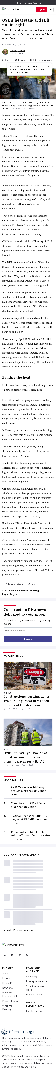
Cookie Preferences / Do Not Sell (19, 1066)
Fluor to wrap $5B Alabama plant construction (29, 805)
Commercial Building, (27, 590)
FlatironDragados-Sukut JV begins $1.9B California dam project (29, 819)
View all (7, 930)
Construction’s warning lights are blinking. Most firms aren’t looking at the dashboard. (27, 700)
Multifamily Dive (34, 1010)
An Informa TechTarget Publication (28, 3)
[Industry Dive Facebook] (12, 955)
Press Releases (10, 1000)
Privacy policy (9, 1063)
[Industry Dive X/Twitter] (19, 955)
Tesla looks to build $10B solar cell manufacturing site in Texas (30, 835)
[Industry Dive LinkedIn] (4, 955)
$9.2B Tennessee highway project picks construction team (28, 791)
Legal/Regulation (12, 594)
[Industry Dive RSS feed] (27, 955)
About (5, 973)
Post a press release (23, 930)
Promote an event (35, 994)
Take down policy (43, 1063)
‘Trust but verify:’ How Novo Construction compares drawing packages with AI (25, 757)
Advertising (32, 976)
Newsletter (7, 987)
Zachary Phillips (17, 50)
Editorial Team (9, 978)
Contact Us (8, 982)
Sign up (41, 9)
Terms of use (25, 1063)
